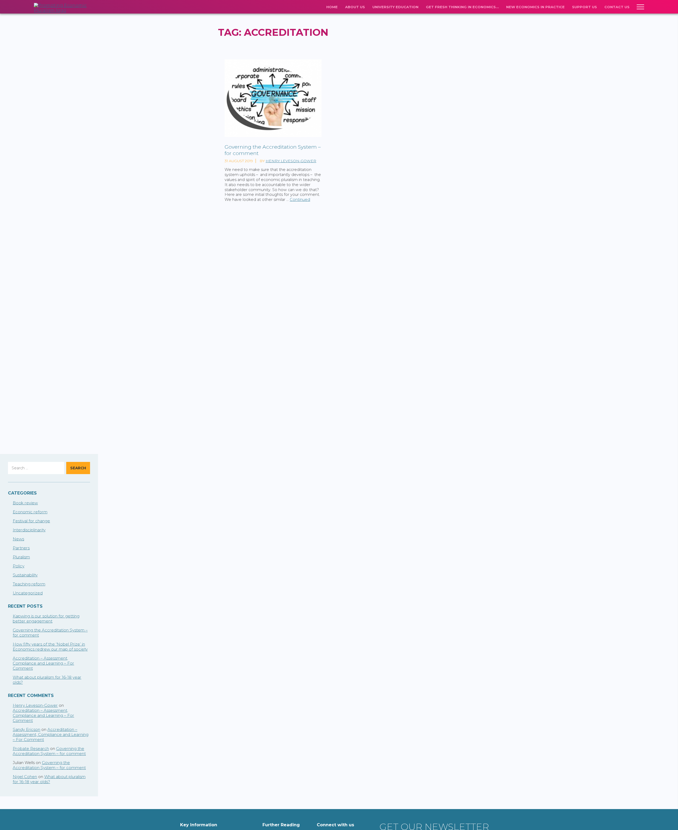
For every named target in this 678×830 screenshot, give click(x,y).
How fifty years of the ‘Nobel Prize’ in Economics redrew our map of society (50, 647)
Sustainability (25, 574)
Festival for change (31, 520)
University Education (395, 7)
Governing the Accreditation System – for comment (49, 751)
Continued (300, 199)
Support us (584, 7)
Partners (21, 547)
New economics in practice (535, 7)
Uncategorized (28, 592)
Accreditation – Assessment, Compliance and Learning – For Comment (43, 663)
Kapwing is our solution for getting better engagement (46, 618)
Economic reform (30, 511)
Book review (25, 502)
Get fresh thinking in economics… (462, 7)
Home (332, 7)
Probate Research (31, 748)
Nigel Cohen (25, 776)
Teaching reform (29, 583)
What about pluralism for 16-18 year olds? (49, 779)
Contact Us (617, 7)
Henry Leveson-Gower (291, 161)
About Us (355, 7)
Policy (18, 565)
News (18, 538)
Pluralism (21, 556)
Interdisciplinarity (29, 529)
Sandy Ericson (26, 729)
